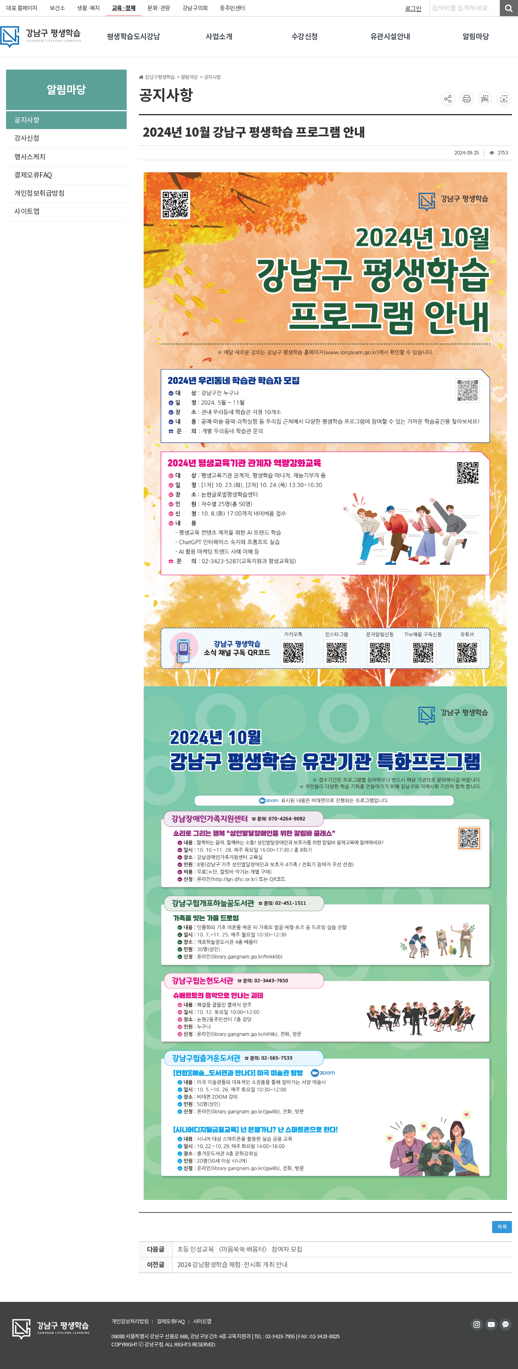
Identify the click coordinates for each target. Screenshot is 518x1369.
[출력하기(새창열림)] (466, 98)
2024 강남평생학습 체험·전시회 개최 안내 (232, 1265)
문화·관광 (158, 8)
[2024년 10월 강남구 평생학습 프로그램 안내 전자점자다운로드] (504, 98)
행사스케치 (30, 156)
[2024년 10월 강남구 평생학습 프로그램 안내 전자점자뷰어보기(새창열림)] (485, 98)
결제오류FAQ (33, 175)
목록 (502, 1226)
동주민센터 (232, 8)
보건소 (57, 8)
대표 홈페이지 (22, 8)
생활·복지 (88, 8)
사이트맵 (26, 211)
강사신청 (26, 138)
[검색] (509, 8)
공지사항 (26, 120)
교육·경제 (124, 8)
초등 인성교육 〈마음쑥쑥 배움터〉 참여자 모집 (240, 1249)
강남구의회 (195, 8)
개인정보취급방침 (39, 193)
